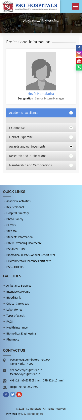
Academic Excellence (23, 113)
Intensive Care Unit (18, 292)
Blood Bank (13, 298)
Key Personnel (15, 207)
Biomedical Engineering (21, 334)
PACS (9, 322)
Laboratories (14, 310)
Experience (16, 128)
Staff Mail (12, 231)
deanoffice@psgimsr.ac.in (26, 370)
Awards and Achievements (27, 146)
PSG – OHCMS (14, 267)
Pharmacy (12, 340)
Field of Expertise (21, 137)
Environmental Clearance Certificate (28, 261)
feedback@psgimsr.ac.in (25, 374)
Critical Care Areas (17, 304)
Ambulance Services (18, 286)
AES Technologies (32, 414)
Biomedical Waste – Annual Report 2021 (30, 255)
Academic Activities (18, 201)
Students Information (19, 237)
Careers (11, 225)
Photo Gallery (14, 219)
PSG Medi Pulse (15, 249)
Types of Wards (15, 316)
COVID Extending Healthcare (24, 243)
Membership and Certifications (30, 165)
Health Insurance (16, 328)
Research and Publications (27, 156)
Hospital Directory (17, 213)
